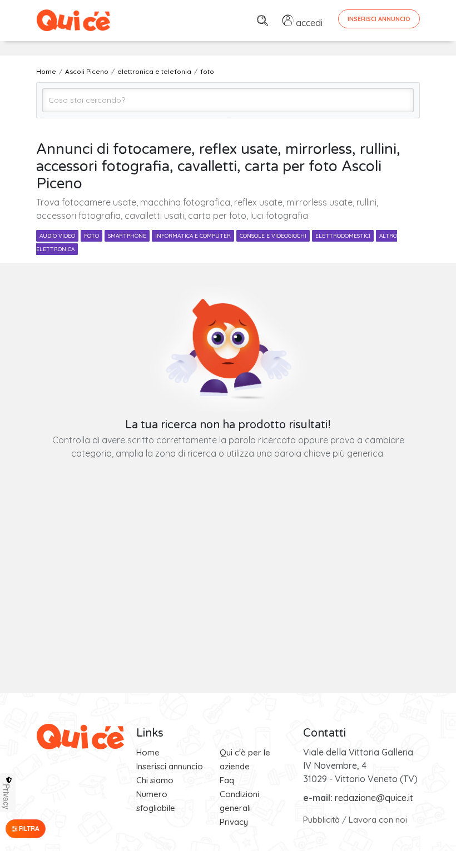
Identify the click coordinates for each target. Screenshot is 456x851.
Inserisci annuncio (169, 766)
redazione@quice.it (374, 797)
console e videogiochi (273, 235)
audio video (57, 235)
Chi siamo (155, 780)
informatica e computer (193, 235)
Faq (227, 780)
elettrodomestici (342, 235)
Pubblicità (321, 819)
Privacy (234, 822)
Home (148, 752)
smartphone (127, 235)
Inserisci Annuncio (379, 19)
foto (91, 235)
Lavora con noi (378, 819)
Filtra (28, 828)
